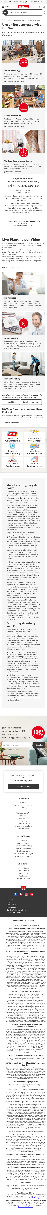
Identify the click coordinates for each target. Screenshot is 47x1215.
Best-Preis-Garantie (23, 848)
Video (33, 212)
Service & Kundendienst (23, 826)
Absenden (39, 745)
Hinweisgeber (12, 907)
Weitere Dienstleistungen (23, 854)
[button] (5, 7)
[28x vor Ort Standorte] (39, 7)
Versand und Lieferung (23, 805)
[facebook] (15, 894)
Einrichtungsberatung (24, 846)
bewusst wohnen (23, 878)
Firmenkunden (23, 829)
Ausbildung (23, 873)
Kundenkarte (23, 876)
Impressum (11, 900)
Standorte (23, 841)
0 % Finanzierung (23, 823)
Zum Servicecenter (23, 786)
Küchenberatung (23, 843)
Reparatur (23, 816)
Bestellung (23, 803)
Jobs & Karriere (23, 871)
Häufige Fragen (23, 821)
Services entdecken (11, 423)
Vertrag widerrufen (23, 813)
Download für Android (31, 402)
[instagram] (26, 894)
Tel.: (23, 186)
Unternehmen (23, 868)
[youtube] (31, 894)
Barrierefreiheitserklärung (16, 910)
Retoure (23, 810)
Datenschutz (11, 905)
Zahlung (24, 808)
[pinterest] (20, 894)
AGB (8, 902)
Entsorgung (23, 818)
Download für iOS (10, 402)
